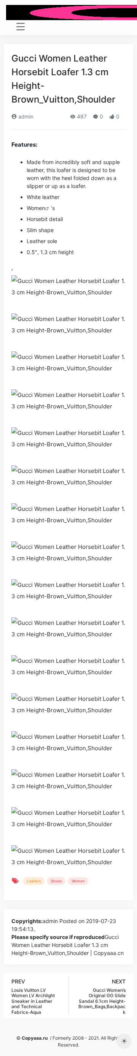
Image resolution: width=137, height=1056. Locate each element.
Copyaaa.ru (35, 1038)
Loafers (34, 881)
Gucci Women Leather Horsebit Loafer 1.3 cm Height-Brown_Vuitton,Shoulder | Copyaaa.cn (67, 945)
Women (36, 208)
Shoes (56, 881)
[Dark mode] (124, 1041)
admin (25, 116)
